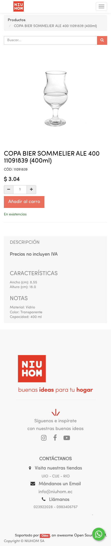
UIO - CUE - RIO (56, 476)
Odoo (45, 535)
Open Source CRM (90, 535)
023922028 (43, 507)
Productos (17, 20)
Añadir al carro (24, 202)
